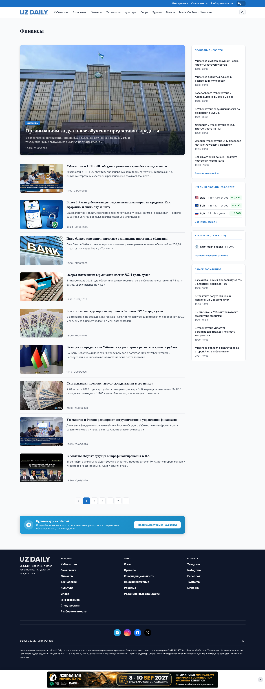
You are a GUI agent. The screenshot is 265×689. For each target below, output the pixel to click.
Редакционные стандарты (142, 593)
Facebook (193, 576)
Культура (130, 12)
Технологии (113, 12)
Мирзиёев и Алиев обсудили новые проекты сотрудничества (216, 62)
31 (118, 501)
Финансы (96, 12)
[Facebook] (137, 632)
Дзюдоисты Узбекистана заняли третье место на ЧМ (215, 126)
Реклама (130, 588)
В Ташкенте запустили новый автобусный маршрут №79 (213, 297)
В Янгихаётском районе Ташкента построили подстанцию (216, 158)
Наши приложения (136, 582)
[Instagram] (127, 632)
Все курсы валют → (206, 221)
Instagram (194, 570)
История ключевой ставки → (211, 255)
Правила (130, 570)
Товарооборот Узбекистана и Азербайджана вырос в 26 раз (214, 94)
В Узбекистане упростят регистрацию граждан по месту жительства (215, 331)
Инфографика (180, 3)
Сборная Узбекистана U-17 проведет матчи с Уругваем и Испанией (218, 142)
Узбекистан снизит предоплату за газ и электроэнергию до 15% (218, 281)
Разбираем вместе (222, 3)
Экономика (80, 12)
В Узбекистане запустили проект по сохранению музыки (217, 110)
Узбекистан (61, 12)
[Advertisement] (132, 679)
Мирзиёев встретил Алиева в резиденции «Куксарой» (213, 78)
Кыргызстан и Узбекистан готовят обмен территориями (216, 313)
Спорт (144, 12)
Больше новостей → (207, 173)
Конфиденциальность (139, 576)
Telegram (193, 564)
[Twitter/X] (147, 632)
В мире (170, 12)
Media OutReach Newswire (195, 12)
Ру (239, 3)
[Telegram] (117, 632)
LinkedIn (193, 588)
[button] (242, 12)
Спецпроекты (199, 3)
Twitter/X (193, 582)
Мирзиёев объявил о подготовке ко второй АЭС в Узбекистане (217, 349)
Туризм (157, 12)
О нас (128, 564)
